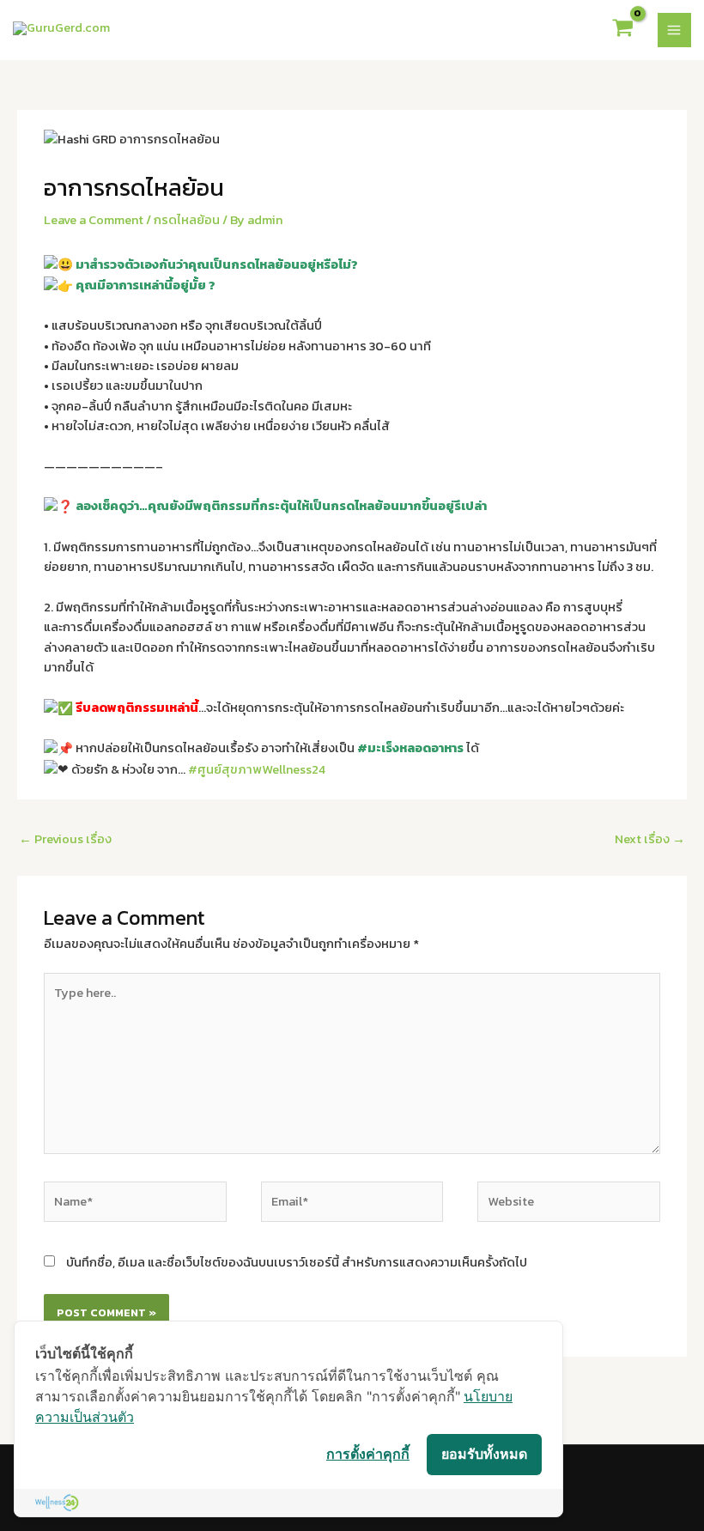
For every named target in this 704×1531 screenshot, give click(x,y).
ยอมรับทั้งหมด (484, 1453)
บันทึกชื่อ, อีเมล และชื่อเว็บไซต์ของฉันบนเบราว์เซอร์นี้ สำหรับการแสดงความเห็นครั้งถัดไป (296, 1262)
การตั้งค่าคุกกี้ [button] (368, 1453)
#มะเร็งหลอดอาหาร (410, 747)
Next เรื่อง (650, 838)
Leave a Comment (93, 219)
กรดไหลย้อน (187, 219)
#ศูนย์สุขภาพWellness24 (256, 769)
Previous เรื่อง (65, 838)
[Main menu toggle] (675, 30)
